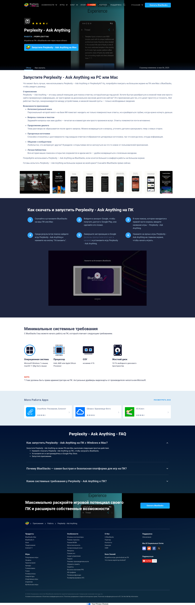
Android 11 (29, 548)
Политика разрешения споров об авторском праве (80, 596)
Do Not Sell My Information (130, 596)
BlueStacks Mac (30, 537)
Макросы (70, 551)
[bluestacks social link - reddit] (149, 548)
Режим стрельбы (73, 540)
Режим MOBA (72, 542)
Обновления (146, 537)
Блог (72, 5)
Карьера (108, 545)
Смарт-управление (74, 556)
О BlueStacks (109, 537)
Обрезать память (73, 564)
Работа (28, 37)
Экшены (28, 560)
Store (88, 5)
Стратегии (29, 582)
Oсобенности (48, 5)
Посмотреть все (162, 400)
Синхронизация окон (74, 548)
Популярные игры (31, 557)
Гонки (27, 571)
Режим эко (71, 553)
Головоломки (30, 568)
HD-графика (71, 572)
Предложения (30, 545)
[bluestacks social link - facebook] (154, 548)
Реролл (69, 559)
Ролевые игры (30, 574)
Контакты (108, 542)
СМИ (106, 548)
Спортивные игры (31, 579)
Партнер (103, 5)
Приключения (30, 563)
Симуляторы (30, 576)
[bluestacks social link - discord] (144, 548)
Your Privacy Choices (100, 604)
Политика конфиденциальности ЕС (109, 596)
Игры (62, 5)
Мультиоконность (73, 545)
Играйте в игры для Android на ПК (117, 557)
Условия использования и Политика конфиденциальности (44, 596)
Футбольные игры (31, 584)
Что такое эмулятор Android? (115, 560)
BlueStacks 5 (29, 540)
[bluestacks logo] (30, 5)
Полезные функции (74, 575)
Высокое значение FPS (75, 570)
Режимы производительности (78, 561)
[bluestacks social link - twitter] (159, 548)
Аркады (28, 565)
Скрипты (70, 567)
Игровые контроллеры (75, 537)
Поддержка (116, 5)
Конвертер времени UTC (75, 578)
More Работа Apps (36, 399)
